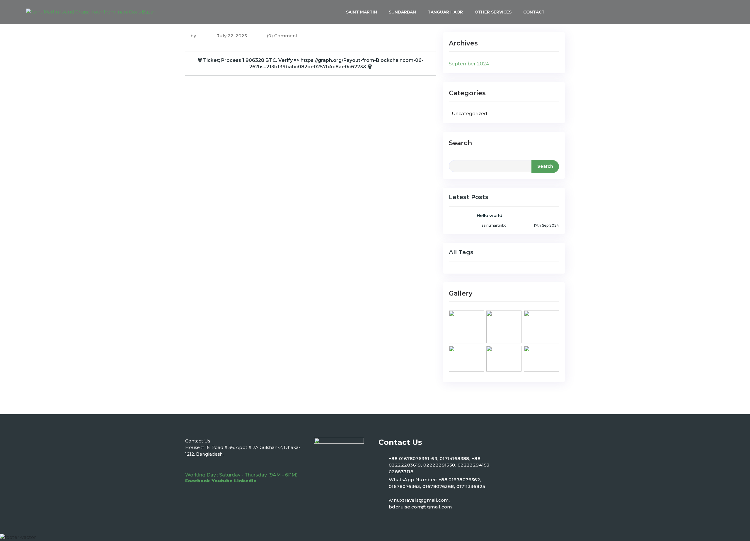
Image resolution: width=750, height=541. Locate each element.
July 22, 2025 (231, 35)
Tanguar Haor (445, 12)
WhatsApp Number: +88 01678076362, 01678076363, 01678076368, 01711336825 (437, 483)
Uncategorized (469, 113)
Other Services (493, 12)
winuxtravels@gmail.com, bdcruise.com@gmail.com (420, 503)
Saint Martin (361, 12)
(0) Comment (282, 35)
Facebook (197, 481)
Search (460, 143)
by (193, 35)
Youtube (222, 481)
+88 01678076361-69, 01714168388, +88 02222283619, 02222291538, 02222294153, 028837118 (439, 465)
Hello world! (490, 215)
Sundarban (402, 12)
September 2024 (469, 64)
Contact (534, 12)
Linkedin (245, 481)
